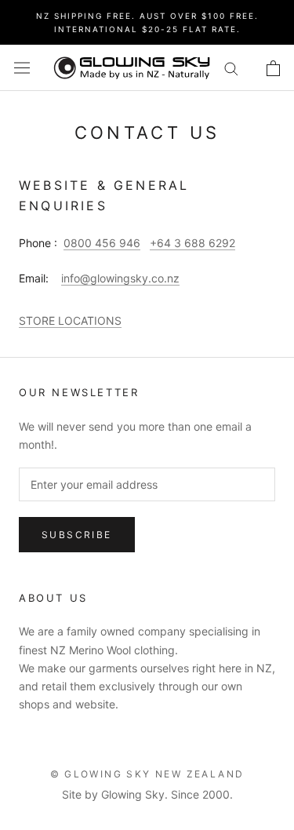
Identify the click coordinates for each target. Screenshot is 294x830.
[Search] (231, 68)
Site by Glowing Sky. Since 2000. (147, 794)
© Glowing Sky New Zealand (147, 774)
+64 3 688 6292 (192, 242)
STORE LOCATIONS (70, 320)
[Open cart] (273, 68)
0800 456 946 (102, 242)
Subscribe (77, 535)
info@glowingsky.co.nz (120, 278)
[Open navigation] (22, 68)
